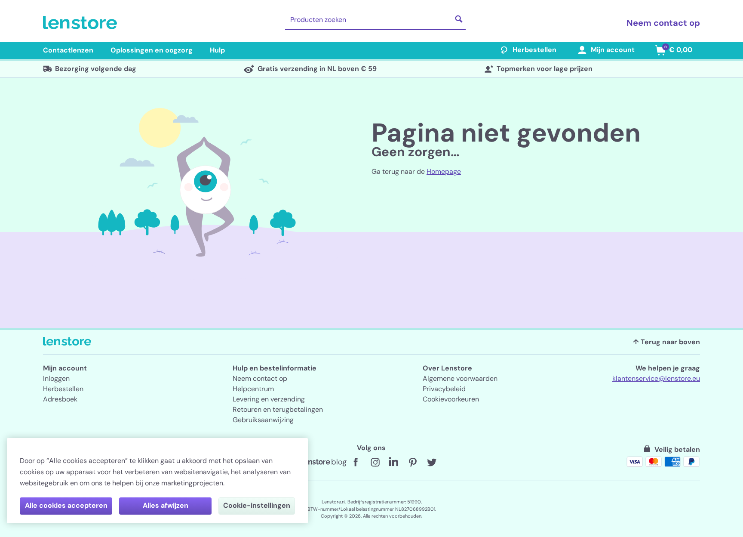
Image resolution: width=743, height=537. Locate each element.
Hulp (217, 50)
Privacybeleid (444, 388)
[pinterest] (412, 462)
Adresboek (60, 399)
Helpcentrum (253, 388)
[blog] (324, 462)
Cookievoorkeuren (451, 399)
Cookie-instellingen (256, 505)
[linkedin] (393, 462)
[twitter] (431, 462)
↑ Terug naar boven (666, 341)
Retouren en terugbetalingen (278, 409)
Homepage (444, 171)
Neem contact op (663, 22)
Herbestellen (534, 49)
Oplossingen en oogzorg (152, 50)
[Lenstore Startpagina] (81, 23)
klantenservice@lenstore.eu (656, 378)
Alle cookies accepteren (66, 505)
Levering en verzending (269, 399)
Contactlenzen (68, 50)
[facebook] (356, 462)
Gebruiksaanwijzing (263, 419)
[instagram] (374, 462)
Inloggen (56, 378)
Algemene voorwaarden (460, 378)
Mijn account (613, 49)
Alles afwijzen (165, 505)
